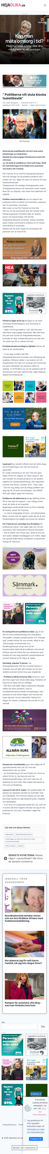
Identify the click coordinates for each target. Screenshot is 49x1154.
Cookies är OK (36, 1139)
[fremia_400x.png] (13, 446)
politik (20, 846)
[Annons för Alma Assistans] (24, 80)
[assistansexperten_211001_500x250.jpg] (24, 730)
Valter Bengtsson (12, 103)
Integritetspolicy (9, 1124)
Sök (3, 1022)
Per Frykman (10, 846)
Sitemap (22, 1124)
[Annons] (24, 63)
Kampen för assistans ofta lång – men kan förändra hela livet (23, 1004)
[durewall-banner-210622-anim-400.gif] (35, 303)
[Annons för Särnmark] (24, 596)
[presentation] (24, 899)
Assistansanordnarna (24, 834)
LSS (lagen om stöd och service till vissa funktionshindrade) (20, 840)
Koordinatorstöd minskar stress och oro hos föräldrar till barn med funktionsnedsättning (24, 918)
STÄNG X (36, 1094)
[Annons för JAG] (13, 623)
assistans (9, 834)
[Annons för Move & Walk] (24, 402)
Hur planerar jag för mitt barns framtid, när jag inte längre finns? (23, 961)
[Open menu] (45, 5)
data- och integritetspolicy (40, 1111)
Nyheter (25, 105)
